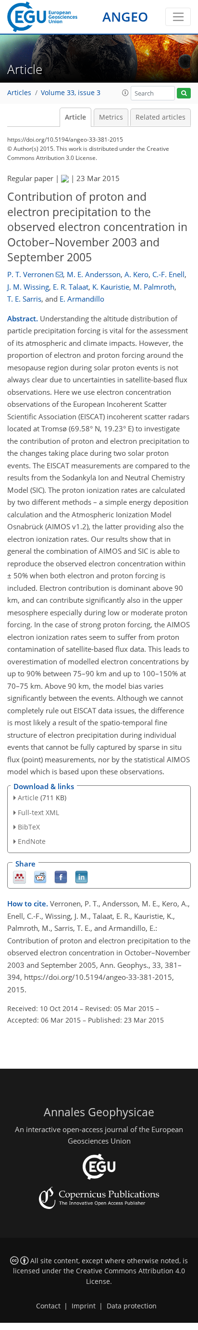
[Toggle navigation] (178, 17)
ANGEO (125, 16)
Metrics (111, 117)
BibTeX (29, 826)
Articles (19, 92)
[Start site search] (184, 93)
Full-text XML (38, 812)
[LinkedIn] (81, 876)
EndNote (32, 841)
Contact (48, 1306)
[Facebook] (60, 876)
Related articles (161, 117)
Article (75, 117)
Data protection (132, 1306)
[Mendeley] (19, 876)
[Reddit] (40, 876)
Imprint (84, 1306)
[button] (125, 92)
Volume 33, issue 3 (70, 92)
